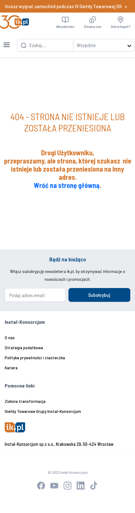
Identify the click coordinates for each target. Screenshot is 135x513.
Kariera (11, 367)
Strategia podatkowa (24, 347)
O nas (10, 337)
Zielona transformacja (25, 401)
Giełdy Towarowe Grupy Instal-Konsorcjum (43, 411)
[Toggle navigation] (6, 41)
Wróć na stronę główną (67, 185)
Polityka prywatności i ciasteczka (35, 357)
